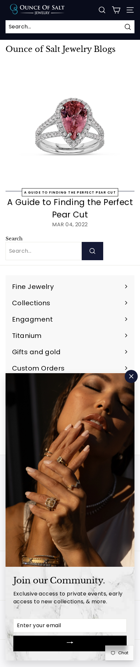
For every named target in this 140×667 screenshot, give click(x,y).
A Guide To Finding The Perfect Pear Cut (70, 192)
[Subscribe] (70, 643)
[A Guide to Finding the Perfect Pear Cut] (70, 126)
